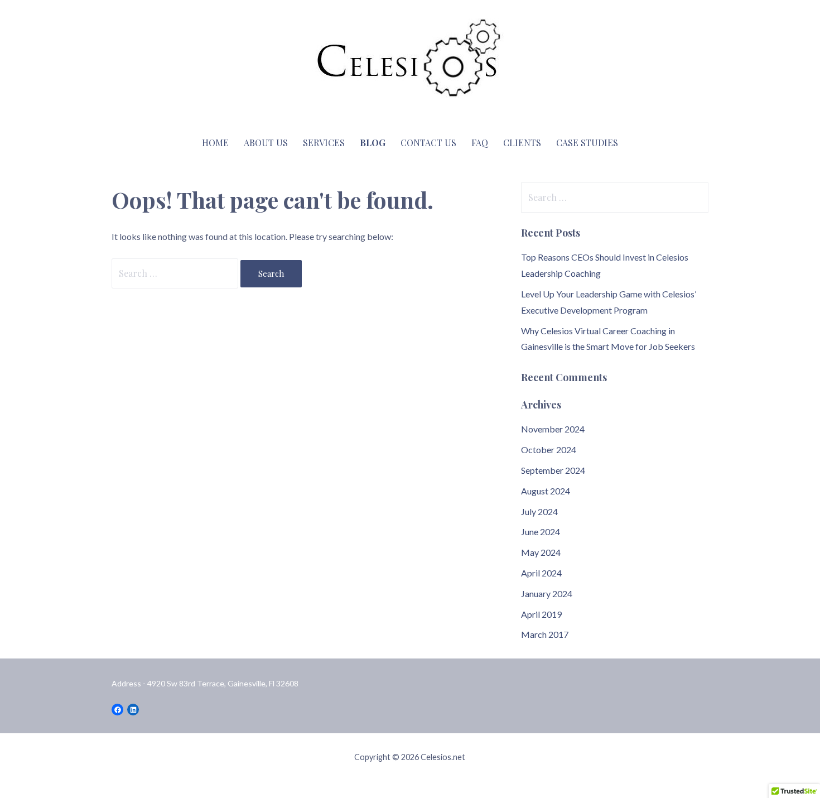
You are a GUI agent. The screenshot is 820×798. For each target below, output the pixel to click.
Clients (522, 142)
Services (324, 142)
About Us (266, 142)
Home (215, 142)
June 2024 (540, 531)
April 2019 (541, 614)
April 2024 (541, 573)
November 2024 (553, 429)
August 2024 (545, 490)
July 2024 (539, 511)
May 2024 (541, 552)
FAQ (479, 142)
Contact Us (428, 142)
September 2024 (553, 470)
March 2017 (544, 634)
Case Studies (587, 142)
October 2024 (548, 449)
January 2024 (546, 593)
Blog (372, 142)
